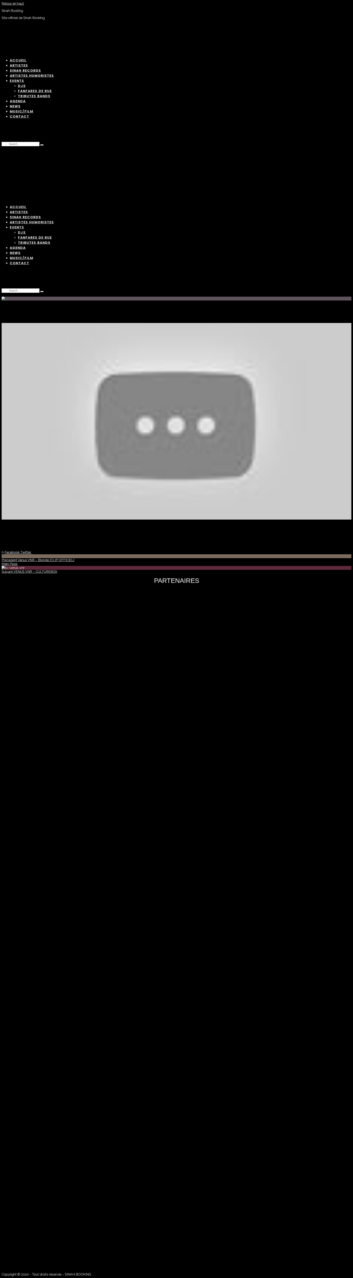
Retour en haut (13, 4)
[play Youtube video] (176, 421)
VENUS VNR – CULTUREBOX (29, 572)
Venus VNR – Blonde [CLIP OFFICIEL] (38, 560)
